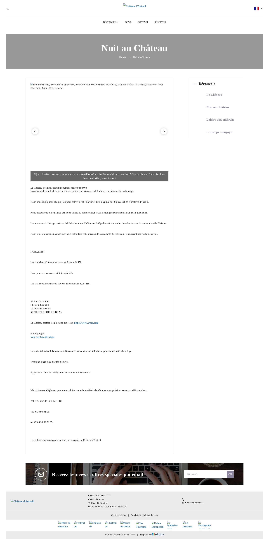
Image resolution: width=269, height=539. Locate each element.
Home (122, 57)
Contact (143, 22)
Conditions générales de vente (144, 515)
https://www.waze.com (86, 322)
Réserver (160, 22)
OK (230, 474)
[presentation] (35, 131)
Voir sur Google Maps (42, 337)
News (128, 22)
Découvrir (110, 22)
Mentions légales (118, 515)
